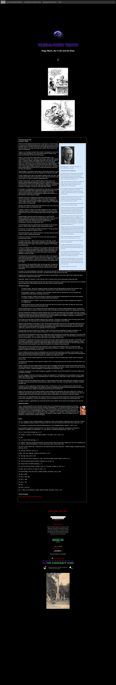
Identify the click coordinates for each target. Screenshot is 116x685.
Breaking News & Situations (49, 2)
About (60, 2)
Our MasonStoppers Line (58, 524)
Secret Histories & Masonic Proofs (32, 2)
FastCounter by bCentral (58, 547)
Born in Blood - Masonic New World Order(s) (30, 496)
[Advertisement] (58, 15)
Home (3, 2)
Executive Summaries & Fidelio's (14, 2)
